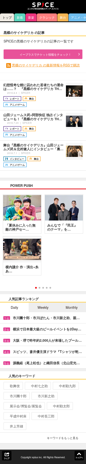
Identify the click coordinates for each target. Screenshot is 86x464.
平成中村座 (18, 416)
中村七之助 (39, 385)
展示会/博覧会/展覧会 (26, 406)
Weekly (43, 307)
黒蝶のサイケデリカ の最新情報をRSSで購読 (46, 65)
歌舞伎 (15, 385)
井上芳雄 (16, 426)
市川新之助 (46, 395)
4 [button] (47, 288)
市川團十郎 (18, 395)
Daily (14, 307)
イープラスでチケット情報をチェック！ (45, 54)
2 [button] (39, 288)
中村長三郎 (46, 416)
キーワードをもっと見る (62, 438)
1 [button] (36, 288)
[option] (43, 236)
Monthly (72, 307)
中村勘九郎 (67, 385)
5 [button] (50, 288)
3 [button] (43, 288)
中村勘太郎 (61, 406)
